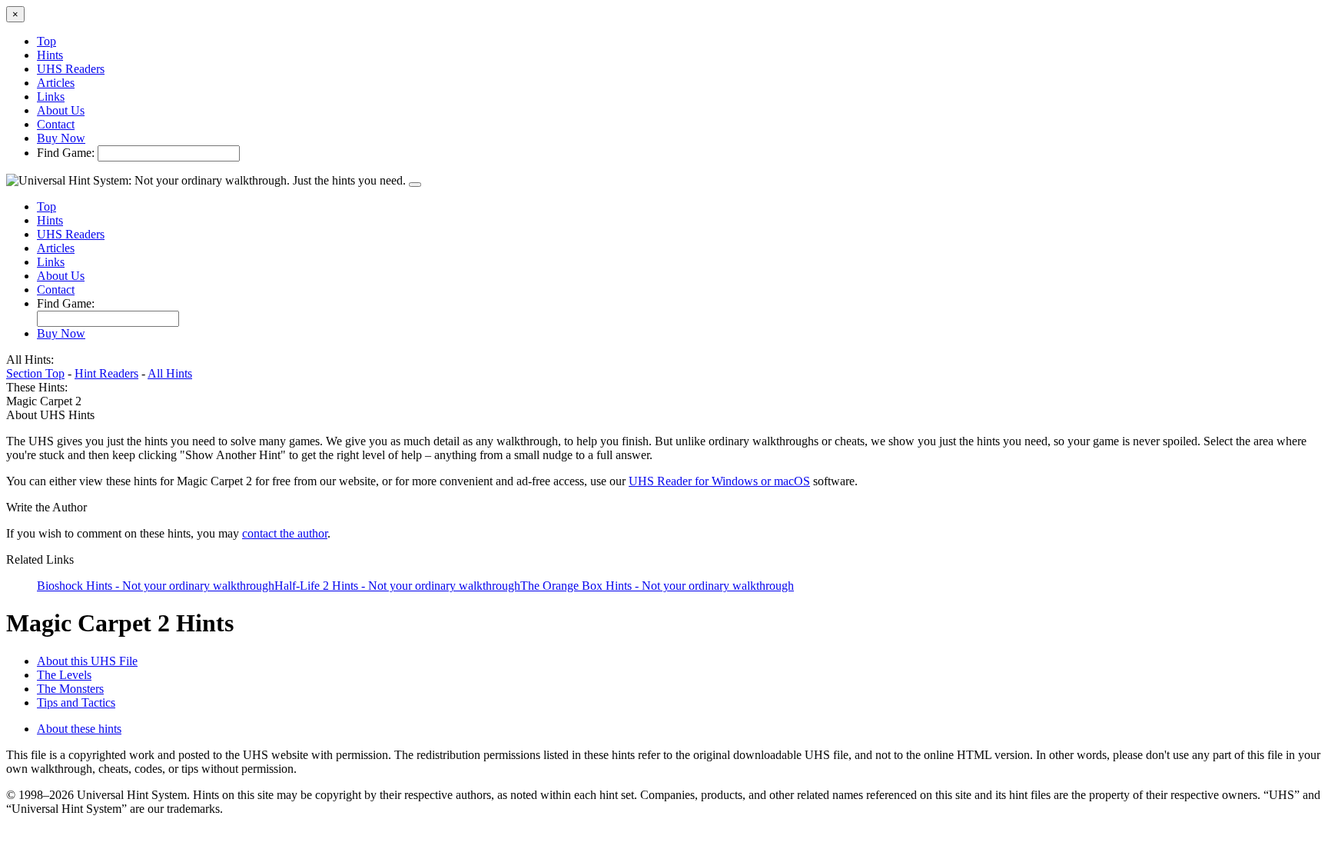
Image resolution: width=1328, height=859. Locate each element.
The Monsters (70, 688)
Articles (56, 82)
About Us (61, 110)
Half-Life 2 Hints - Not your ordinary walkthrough (397, 585)
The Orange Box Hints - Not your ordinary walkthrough (657, 585)
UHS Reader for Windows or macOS (719, 481)
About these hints (79, 728)
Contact (56, 124)
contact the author (284, 533)
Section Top (35, 373)
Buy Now (61, 138)
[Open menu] (415, 184)
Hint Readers (106, 373)
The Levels (64, 674)
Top (46, 41)
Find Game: (66, 152)
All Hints (170, 373)
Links (51, 96)
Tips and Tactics (76, 702)
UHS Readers (71, 68)
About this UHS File (87, 661)
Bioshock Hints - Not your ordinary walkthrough (155, 585)
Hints (50, 55)
